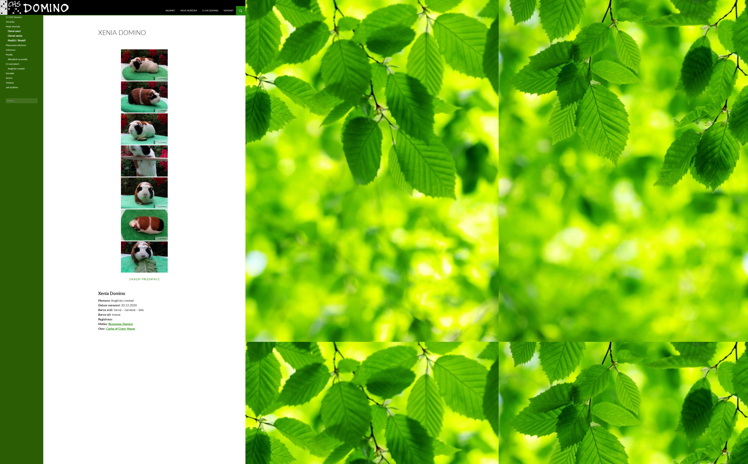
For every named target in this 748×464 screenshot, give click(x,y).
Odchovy (10, 50)
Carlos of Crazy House (120, 328)
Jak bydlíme (12, 87)
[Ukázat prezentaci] (144, 279)
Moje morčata (188, 11)
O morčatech (12, 64)
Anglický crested (16, 69)
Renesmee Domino (120, 324)
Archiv (9, 78)
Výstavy (10, 83)
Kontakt (229, 11)
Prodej (9, 54)
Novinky (170, 11)
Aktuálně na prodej (17, 59)
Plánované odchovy (16, 45)
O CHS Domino (210, 11)
